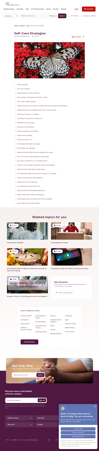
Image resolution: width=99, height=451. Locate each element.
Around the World (26, 316)
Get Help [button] (20, 9)
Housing (52, 330)
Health (52, 326)
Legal (66, 320)
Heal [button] (27, 9)
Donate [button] (55, 9)
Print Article (77, 37)
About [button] (48, 9)
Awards (63, 9)
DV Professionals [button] (37, 9)
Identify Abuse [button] (8, 9)
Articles (22, 25)
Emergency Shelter (89, 16)
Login (76, 9)
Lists (27, 25)
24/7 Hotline (75, 16)
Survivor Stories (70, 331)
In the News (68, 316)
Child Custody (25, 324)
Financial (53, 316)
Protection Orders (70, 324)
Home (16, 25)
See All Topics (29, 342)
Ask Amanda (25, 320)
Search (62, 16)
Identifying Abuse (55, 333)
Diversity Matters (40, 322)
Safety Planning (70, 327)
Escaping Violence (41, 332)
